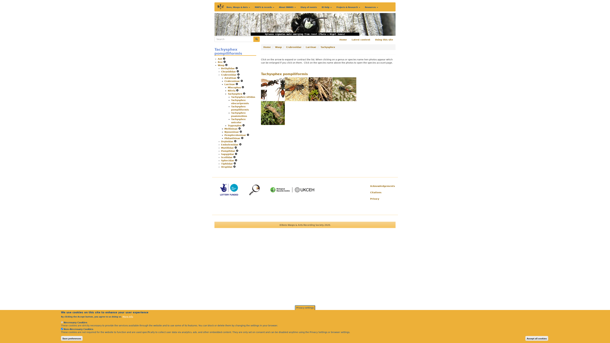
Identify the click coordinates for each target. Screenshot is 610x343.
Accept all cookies (537, 338)
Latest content (361, 39)
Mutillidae (228, 148)
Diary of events (309, 7)
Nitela (232, 90)
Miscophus (235, 87)
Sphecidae (228, 160)
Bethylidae (228, 68)
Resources (370, 7)
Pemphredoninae (235, 135)
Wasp (221, 65)
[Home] (220, 6)
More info (127, 316)
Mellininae (231, 129)
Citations (375, 192)
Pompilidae (228, 151)
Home (343, 39)
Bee (221, 62)
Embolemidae (230, 144)
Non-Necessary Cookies (78, 329)
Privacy (374, 199)
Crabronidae (229, 75)
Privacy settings (305, 307)
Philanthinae (232, 138)
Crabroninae (232, 81)
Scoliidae (227, 157)
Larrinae (230, 84)
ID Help (326, 7)
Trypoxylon (235, 125)
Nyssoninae (232, 132)
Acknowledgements (381, 186)
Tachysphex (235, 94)
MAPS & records (264, 7)
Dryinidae (227, 141)
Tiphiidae (227, 163)
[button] (228, 24)
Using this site (384, 39)
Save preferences (71, 338)
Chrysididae (229, 71)
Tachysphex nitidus (243, 97)
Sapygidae (228, 154)
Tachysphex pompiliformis (284, 74)
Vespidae (227, 167)
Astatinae (230, 78)
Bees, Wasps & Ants (237, 7)
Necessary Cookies (75, 322)
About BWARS (286, 7)
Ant (220, 59)
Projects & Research (347, 7)
